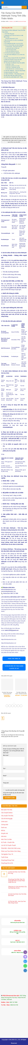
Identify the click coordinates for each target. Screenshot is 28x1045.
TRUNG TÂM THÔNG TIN (14, 658)
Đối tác (3, 830)
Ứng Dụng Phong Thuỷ (7, 860)
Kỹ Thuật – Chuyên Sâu (7, 842)
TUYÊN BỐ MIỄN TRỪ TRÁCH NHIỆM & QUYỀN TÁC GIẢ (14, 667)
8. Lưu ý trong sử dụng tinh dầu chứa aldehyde (14, 57)
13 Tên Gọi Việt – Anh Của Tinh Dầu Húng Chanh (17, 902)
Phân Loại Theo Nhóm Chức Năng (10, 851)
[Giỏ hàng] (25, 2)
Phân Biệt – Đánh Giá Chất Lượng (10, 848)
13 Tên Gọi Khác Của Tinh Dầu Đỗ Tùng (17, 872)
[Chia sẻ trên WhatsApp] (7, 706)
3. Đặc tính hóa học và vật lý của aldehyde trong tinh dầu (13, 41)
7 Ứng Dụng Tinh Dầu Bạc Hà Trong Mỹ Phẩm (12, 731)
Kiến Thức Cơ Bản (6, 839)
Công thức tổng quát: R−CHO (11, 38)
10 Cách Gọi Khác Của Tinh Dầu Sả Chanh (17, 894)
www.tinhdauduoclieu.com (8, 589)
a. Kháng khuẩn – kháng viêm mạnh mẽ (13, 46)
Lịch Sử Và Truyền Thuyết (8, 845)
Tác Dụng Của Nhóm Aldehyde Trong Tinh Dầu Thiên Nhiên (13, 31)
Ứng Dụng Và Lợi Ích (7, 863)
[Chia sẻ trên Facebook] (9, 706)
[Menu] (2, 2)
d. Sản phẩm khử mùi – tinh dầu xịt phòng (14, 68)
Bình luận (6, 755)
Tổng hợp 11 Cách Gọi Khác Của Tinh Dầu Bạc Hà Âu (17, 887)
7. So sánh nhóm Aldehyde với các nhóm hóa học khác (14, 55)
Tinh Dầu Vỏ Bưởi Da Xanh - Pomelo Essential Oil (21, 694)
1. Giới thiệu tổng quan (9, 33)
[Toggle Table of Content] (23, 28)
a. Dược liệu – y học (9, 64)
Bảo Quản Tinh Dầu (6, 809)
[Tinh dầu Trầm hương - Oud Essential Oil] (7, 685)
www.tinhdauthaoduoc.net (8, 591)
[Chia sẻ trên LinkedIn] (21, 706)
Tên (4, 768)
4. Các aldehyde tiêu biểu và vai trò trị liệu (13, 43)
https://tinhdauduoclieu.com (9, 639)
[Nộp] (24, 7)
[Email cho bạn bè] (15, 706)
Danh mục (4, 827)
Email (5, 775)
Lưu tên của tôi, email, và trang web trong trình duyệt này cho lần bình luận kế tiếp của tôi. (14, 792)
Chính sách (4, 821)
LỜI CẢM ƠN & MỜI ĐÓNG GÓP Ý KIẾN (13, 77)
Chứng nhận (4, 824)
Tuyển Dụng (4, 857)
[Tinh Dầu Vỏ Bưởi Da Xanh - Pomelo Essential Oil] (21, 685)
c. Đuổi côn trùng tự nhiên (10, 49)
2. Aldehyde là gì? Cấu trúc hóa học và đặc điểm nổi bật (13, 36)
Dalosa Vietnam (22, 21)
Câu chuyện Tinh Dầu (7, 815)
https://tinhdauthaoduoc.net (8, 643)
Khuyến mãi (4, 833)
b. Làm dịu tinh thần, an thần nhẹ (12, 48)
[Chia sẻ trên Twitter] (12, 706)
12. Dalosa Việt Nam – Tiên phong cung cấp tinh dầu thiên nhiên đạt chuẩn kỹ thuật (14, 74)
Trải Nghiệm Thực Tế (7, 854)
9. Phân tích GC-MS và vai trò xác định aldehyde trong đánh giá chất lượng (13, 60)
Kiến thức (4, 836)
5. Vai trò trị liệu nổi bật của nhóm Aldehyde (13, 45)
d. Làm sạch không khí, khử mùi (12, 51)
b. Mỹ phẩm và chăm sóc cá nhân (12, 65)
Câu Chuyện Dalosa (6, 812)
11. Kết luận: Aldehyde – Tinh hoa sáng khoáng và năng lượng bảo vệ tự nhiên (14, 71)
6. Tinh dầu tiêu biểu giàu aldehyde (12, 52)
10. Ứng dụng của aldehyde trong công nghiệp (14, 62)
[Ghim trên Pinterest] (18, 706)
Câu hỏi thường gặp (6, 818)
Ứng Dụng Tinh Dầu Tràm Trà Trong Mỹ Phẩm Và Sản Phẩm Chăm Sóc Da (16, 881)
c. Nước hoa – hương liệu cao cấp (12, 67)
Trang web (6, 782)
